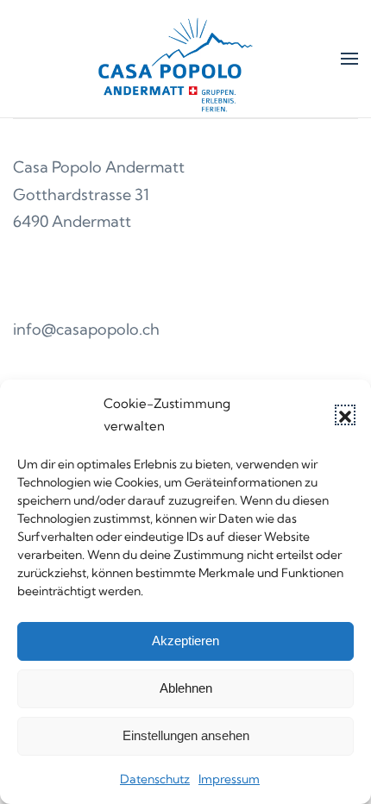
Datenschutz (155, 779)
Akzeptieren (185, 640)
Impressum (229, 779)
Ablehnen (186, 688)
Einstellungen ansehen (186, 735)
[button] (345, 415)
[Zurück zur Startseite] (177, 58)
